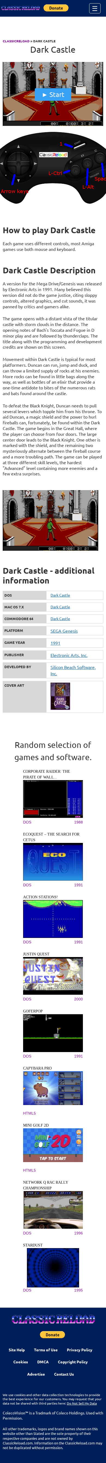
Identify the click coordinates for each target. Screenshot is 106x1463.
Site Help (17, 1349)
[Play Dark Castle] (53, 124)
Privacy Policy (79, 1349)
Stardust (33, 1245)
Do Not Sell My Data (82, 1403)
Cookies (20, 1361)
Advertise (36, 1374)
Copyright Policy (73, 1361)
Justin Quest (36, 954)
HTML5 (29, 1113)
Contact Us (64, 1374)
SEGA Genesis (64, 630)
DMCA (43, 1361)
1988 (78, 822)
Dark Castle (60, 595)
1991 (55, 642)
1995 (78, 1290)
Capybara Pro (37, 1068)
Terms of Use (46, 1349)
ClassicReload (16, 41)
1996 (78, 1233)
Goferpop (33, 1011)
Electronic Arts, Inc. (69, 655)
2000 (78, 999)
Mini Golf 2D (36, 1125)
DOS (27, 822)
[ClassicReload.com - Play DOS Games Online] (20, 8)
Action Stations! (40, 897)
